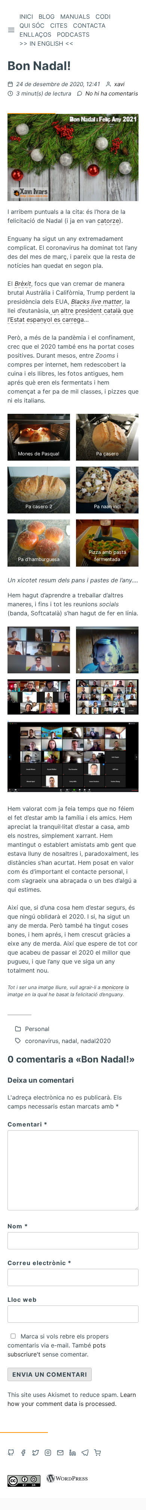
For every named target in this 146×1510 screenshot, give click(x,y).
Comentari (27, 1124)
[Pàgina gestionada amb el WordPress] (67, 1484)
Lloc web (22, 1299)
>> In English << (46, 43)
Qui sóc (32, 25)
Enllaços (35, 34)
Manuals (75, 16)
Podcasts (73, 34)
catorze (108, 220)
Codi (102, 16)
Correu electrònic (39, 1263)
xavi (119, 84)
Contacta (89, 25)
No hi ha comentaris (111, 93)
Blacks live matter (96, 301)
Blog (47, 16)
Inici (26, 16)
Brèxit (23, 283)
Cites (58, 25)
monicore (113, 987)
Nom (17, 1226)
